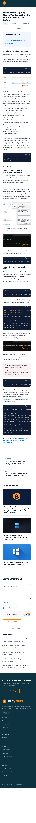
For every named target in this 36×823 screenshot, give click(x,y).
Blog (5, 23)
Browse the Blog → (10, 691)
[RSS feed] (8, 712)
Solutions (10, 43)
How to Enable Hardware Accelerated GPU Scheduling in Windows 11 (15, 537)
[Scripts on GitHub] (4, 712)
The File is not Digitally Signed (16, 40)
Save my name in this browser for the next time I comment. (17, 608)
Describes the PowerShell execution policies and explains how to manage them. (15, 440)
